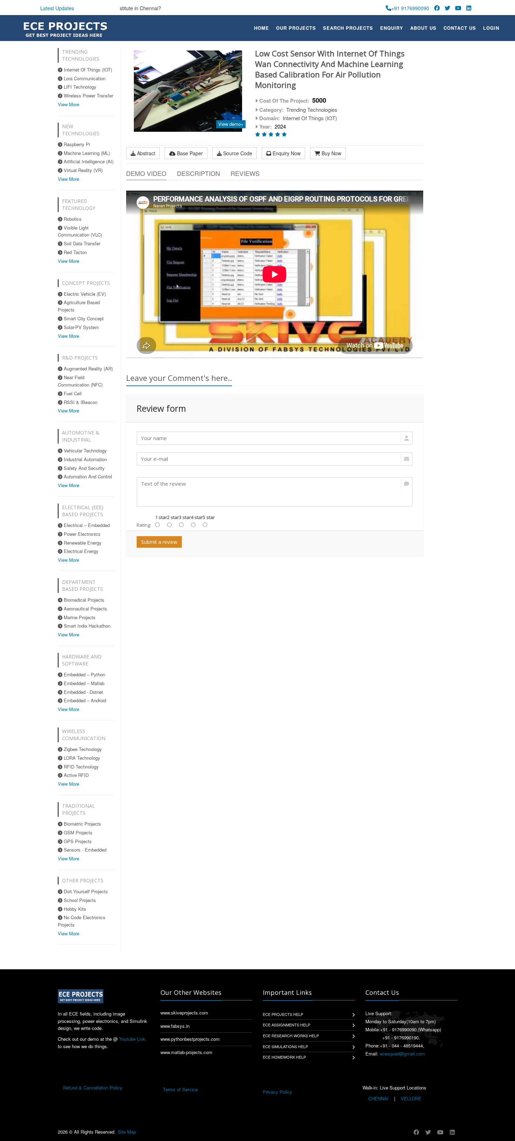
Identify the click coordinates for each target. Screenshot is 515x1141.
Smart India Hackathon (86, 625)
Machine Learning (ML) (86, 153)
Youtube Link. (133, 1039)
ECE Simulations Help (285, 1046)
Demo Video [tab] (146, 173)
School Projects (79, 900)
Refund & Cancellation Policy (92, 1087)
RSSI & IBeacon (79, 402)
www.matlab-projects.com (186, 1052)
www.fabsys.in (175, 1026)
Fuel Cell (72, 393)
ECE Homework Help (284, 1057)
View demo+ (230, 124)
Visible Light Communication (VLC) (80, 231)
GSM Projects (77, 832)
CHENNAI (378, 1098)
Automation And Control (87, 476)
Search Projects (348, 28)
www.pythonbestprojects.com (190, 1039)
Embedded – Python (83, 674)
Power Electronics (81, 534)
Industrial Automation (84, 459)
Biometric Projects (81, 823)
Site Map (127, 1131)
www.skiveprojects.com (184, 1012)
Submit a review (159, 542)
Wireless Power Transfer (87, 95)
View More (68, 104)
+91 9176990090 (410, 8)
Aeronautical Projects (84, 608)
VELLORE (410, 1098)
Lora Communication (83, 78)
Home (261, 28)
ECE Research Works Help (291, 1035)
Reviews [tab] (245, 173)
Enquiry (391, 28)
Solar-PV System (80, 327)
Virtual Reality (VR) (82, 170)
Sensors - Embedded (84, 849)
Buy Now (330, 153)
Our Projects (296, 28)
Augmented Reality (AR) (87, 368)
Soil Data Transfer (81, 243)
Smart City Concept (83, 318)
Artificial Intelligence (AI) (88, 161)
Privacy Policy (277, 1091)
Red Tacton (74, 252)
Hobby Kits (74, 909)
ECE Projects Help (283, 1014)
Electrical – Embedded (86, 525)
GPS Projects (77, 841)
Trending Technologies (311, 109)
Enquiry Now (286, 153)
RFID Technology (80, 766)
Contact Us (460, 28)
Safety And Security (83, 468)
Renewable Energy (82, 542)
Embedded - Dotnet (82, 692)
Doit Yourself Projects (85, 891)
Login (491, 28)
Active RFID (75, 775)
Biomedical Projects (83, 599)
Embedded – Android (84, 700)
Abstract (145, 153)
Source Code (237, 153)
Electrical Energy (80, 551)
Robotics (72, 219)
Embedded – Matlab (83, 683)
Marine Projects (79, 617)
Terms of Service (180, 1089)
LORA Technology (81, 757)
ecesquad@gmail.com (402, 1053)
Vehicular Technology (84, 450)
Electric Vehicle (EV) (84, 294)
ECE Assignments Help (286, 1024)
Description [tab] (198, 173)
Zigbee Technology (82, 749)
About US (423, 28)
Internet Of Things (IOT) (87, 69)
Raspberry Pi (76, 144)
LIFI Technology (79, 86)
